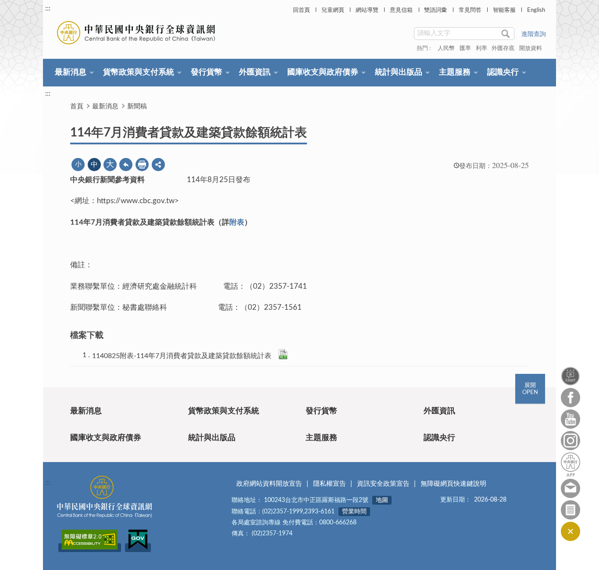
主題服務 (455, 72)
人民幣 (446, 48)
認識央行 (503, 72)
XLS (283, 354)
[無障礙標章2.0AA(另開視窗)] (89, 547)
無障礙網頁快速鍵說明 (453, 483)
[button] (158, 164)
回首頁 (301, 10)
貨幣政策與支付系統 (138, 72)
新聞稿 (137, 106)
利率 (481, 48)
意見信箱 (401, 10)
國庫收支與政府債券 (322, 72)
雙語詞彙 (435, 10)
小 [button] (78, 164)
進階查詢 (533, 34)
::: (47, 8)
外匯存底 (503, 48)
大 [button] (110, 164)
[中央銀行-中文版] (137, 32)
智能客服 (504, 10)
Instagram (570, 440)
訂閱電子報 (570, 510)
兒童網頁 (332, 10)
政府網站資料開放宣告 (269, 483)
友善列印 (142, 164)
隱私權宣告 (329, 483)
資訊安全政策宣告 (383, 483)
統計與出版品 (398, 72)
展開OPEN (530, 389)
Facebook (570, 397)
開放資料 (530, 48)
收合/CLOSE (570, 531)
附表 (236, 222)
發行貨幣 (206, 72)
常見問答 (470, 10)
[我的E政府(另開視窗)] (138, 547)
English (536, 10)
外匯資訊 (255, 72)
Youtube (570, 419)
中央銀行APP (570, 464)
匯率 (465, 48)
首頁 (76, 106)
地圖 (382, 500)
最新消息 (70, 72)
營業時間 (354, 512)
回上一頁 (125, 164)
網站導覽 (367, 10)
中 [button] (94, 164)
